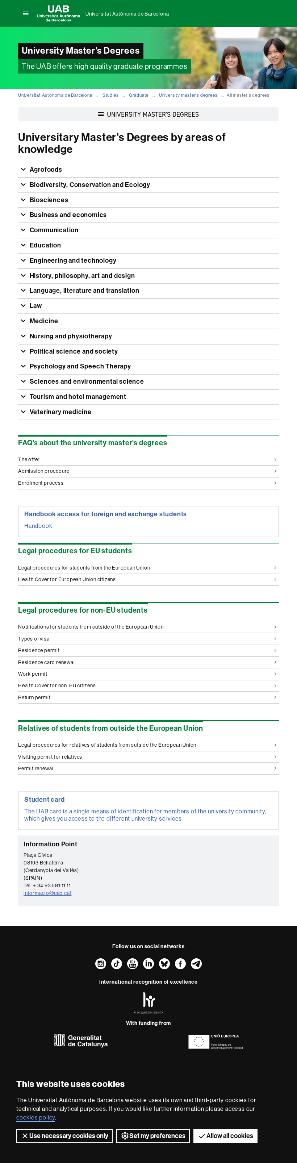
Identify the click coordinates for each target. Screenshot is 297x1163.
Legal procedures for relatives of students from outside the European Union (107, 745)
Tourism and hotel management (77, 397)
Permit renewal (35, 768)
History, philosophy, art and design (81, 276)
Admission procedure (44, 471)
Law (35, 306)
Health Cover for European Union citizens (67, 579)
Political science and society (73, 351)
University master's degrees (188, 95)
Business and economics (67, 215)
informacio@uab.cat (47, 893)
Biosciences (48, 200)
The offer (29, 459)
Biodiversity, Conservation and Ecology (89, 185)
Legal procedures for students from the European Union (84, 567)
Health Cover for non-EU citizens (57, 685)
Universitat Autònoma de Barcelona (127, 14)
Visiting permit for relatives (50, 757)
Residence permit (39, 650)
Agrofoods (45, 170)
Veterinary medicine (60, 412)
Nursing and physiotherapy (70, 336)
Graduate (138, 95)
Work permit (32, 674)
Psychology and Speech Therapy (79, 366)
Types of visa (33, 638)
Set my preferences (157, 1136)
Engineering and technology (72, 260)
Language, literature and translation (83, 291)
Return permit (34, 697)
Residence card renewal (46, 662)
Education (44, 245)
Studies (111, 95)
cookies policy (35, 1117)
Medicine (43, 321)
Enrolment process (41, 483)
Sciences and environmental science (86, 381)
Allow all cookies (229, 1136)
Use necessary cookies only (68, 1136)
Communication (53, 230)
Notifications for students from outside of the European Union (91, 627)
